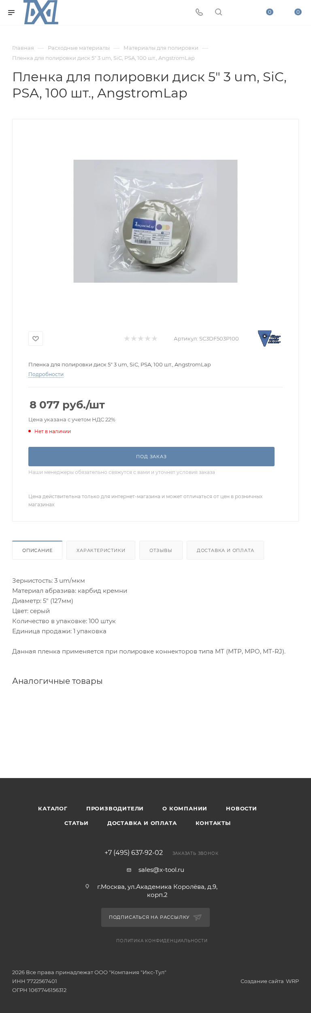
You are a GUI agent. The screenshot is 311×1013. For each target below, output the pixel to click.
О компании (184, 808)
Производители (115, 808)
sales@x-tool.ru (161, 869)
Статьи (76, 823)
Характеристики (101, 550)
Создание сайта (262, 981)
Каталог (53, 808)
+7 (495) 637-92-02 (133, 853)
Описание (37, 550)
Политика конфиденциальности (162, 940)
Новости (241, 808)
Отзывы (161, 550)
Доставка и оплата (225, 550)
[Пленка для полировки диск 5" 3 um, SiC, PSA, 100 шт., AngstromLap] (155, 221)
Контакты (213, 823)
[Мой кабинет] (237, 13)
